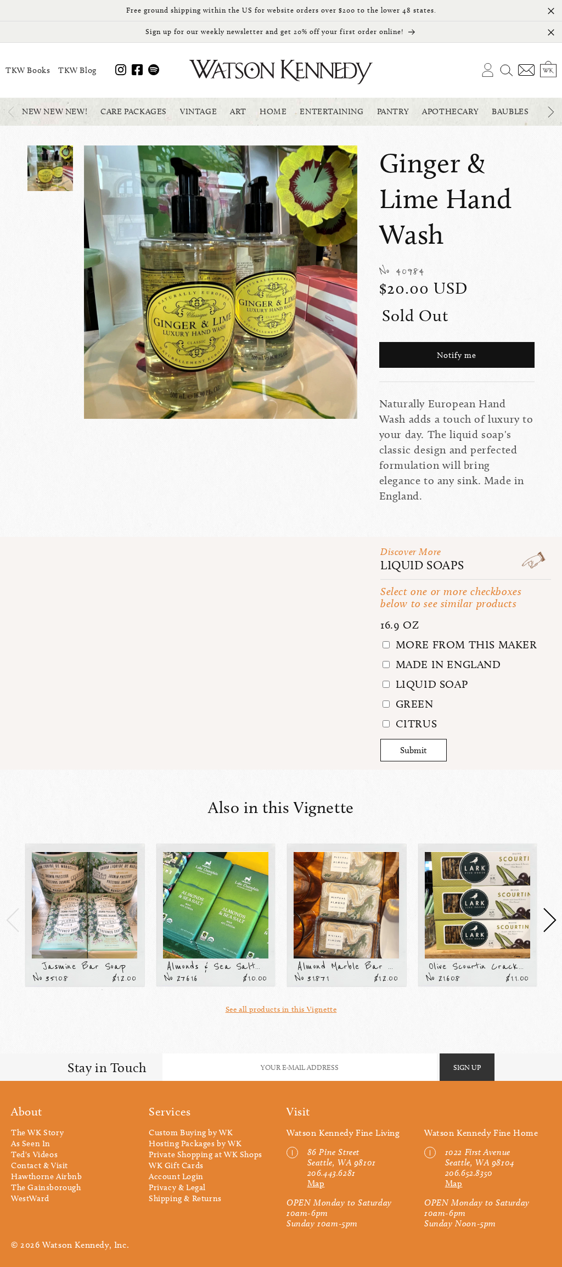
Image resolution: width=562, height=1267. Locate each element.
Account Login (176, 1176)
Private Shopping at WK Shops (205, 1154)
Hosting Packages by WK (195, 1143)
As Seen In (30, 1143)
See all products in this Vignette (281, 1009)
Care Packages (133, 111)
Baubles (510, 111)
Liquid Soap (430, 684)
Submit (413, 750)
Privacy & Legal (177, 1187)
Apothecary (450, 111)
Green (413, 703)
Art (238, 111)
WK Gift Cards (176, 1165)
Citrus (414, 723)
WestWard (30, 1198)
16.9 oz (399, 624)
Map (316, 1183)
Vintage (198, 111)
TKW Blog (77, 70)
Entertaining (331, 111)
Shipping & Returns (185, 1198)
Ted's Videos (34, 1154)
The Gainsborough (46, 1187)
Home (273, 111)
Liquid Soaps (422, 565)
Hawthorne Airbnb (46, 1176)
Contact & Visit (39, 1165)
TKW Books (27, 70)
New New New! (54, 111)
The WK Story (37, 1132)
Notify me (456, 355)
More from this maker (464, 644)
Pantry (393, 111)
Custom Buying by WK (191, 1132)
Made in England (446, 664)
